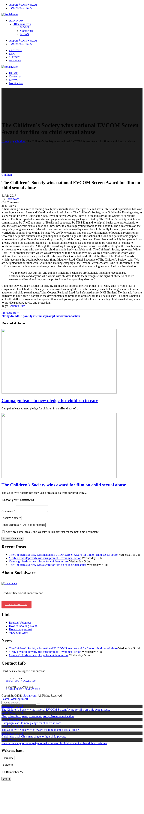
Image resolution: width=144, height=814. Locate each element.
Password (7, 764)
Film (22, 305)
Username (8, 758)
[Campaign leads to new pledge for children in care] (59, 392)
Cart (25, 698)
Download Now (16, 604)
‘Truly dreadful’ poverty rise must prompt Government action (45, 558)
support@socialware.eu (23, 4)
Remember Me (14, 772)
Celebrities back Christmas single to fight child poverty (34, 736)
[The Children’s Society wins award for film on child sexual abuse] (59, 476)
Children (20, 141)
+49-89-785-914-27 (20, 8)
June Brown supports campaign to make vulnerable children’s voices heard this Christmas (54, 743)
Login (19, 698)
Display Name (11, 517)
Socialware (12, 199)
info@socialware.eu (21, 681)
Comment (8, 511)
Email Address (11, 524)
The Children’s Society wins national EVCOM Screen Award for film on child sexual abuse (63, 554)
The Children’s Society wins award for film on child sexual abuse (47, 564)
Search (6, 698)
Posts (13, 698)
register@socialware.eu (24, 689)
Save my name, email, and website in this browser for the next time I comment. (52, 531)
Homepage (8, 141)
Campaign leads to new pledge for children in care (38, 561)
